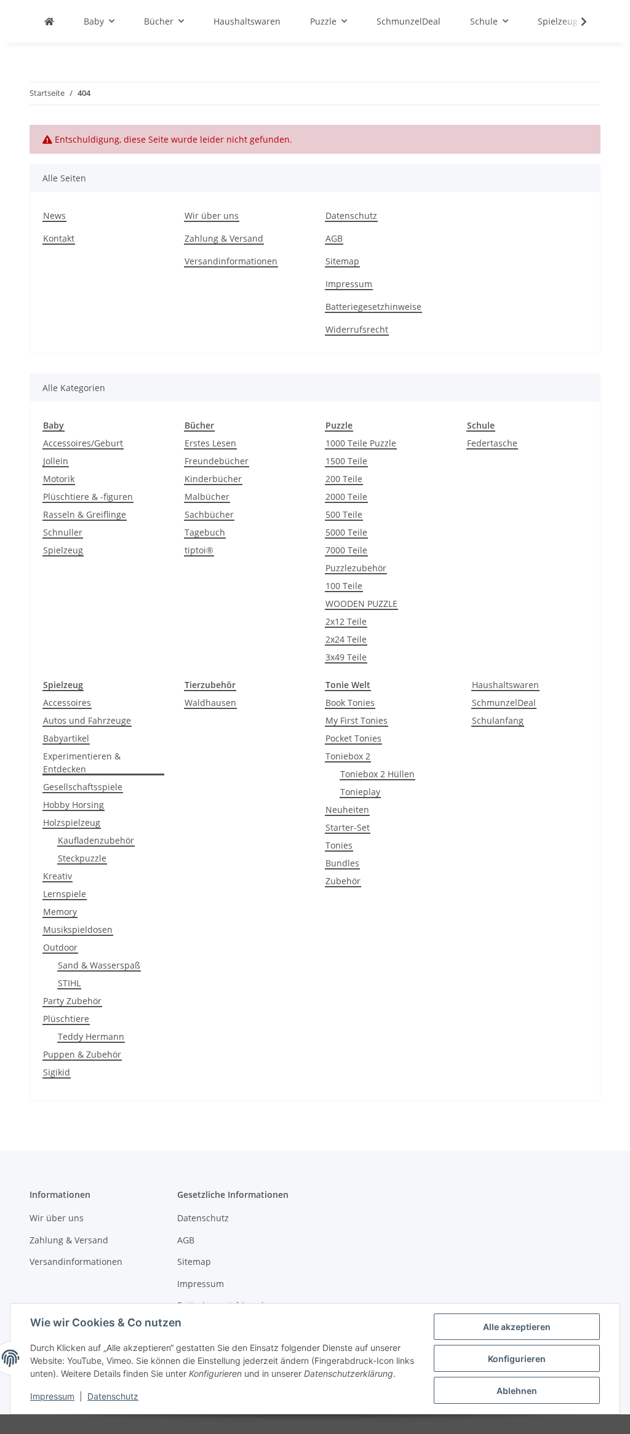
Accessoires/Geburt (83, 443)
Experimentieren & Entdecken (82, 762)
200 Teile (343, 479)
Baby (53, 425)
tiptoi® (199, 550)
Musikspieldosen (78, 929)
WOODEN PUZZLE (361, 603)
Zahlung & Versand (224, 238)
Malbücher (207, 496)
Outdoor (60, 947)
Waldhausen (210, 702)
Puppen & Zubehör (82, 1054)
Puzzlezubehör (355, 568)
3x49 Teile (346, 657)
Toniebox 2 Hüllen (377, 774)
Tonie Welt (347, 685)
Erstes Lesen (210, 443)
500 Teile (343, 514)
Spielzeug (63, 550)
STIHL (69, 983)
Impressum (52, 1396)
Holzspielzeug (71, 822)
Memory (60, 911)
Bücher (199, 425)
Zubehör (343, 881)
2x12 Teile (346, 621)
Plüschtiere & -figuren (88, 496)
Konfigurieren (517, 1358)
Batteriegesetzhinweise (373, 306)
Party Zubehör (72, 1001)
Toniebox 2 (347, 756)
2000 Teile (346, 496)
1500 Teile (346, 461)
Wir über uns (212, 215)
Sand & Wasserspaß (99, 965)
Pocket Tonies (353, 738)
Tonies (339, 845)
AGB (334, 238)
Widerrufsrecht (356, 329)
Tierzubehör (210, 685)
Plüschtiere (66, 1018)
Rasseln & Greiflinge (84, 514)
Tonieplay (360, 792)
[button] (576, 21)
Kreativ (57, 876)
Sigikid (56, 1072)
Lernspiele (64, 894)
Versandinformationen (231, 261)
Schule (481, 425)
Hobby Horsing (73, 804)
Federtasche (492, 443)
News (54, 215)
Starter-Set (347, 827)
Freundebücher (217, 461)
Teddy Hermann (91, 1036)
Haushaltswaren (505, 685)
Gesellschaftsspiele (82, 787)
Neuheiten (347, 809)
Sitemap (342, 261)
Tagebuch (205, 532)
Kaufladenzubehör (96, 840)
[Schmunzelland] (49, 21)
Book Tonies (350, 702)
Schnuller (62, 532)
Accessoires (67, 702)
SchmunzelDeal (504, 702)
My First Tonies (356, 720)
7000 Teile (346, 550)
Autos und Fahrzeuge (87, 720)
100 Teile (343, 586)
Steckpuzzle (82, 858)
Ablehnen (516, 1390)
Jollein (55, 461)
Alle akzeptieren (517, 1326)
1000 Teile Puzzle (360, 443)
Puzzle (339, 425)
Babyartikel (66, 738)
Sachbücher (209, 514)
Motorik (58, 479)
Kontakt (58, 238)
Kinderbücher (213, 479)
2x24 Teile (346, 639)
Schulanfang (498, 720)
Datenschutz (112, 1396)
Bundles (342, 863)
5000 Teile (346, 532)
